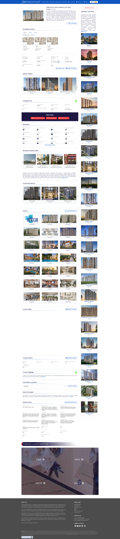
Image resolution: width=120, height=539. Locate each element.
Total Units (25, 361)
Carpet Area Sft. (54, 104)
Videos (72, 2)
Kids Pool (39, 132)
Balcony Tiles (26, 405)
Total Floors (25, 104)
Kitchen (62, 412)
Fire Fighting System (69, 127)
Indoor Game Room (69, 141)
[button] (31, 25)
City (52, 64)
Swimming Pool (54, 136)
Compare (72, 23)
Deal (60, 68)
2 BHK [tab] (25, 32)
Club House (25, 141)
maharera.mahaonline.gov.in (71, 534)
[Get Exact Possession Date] (58, 62)
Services (64, 2)
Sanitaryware (63, 419)
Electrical (44, 412)
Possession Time (55, 60)
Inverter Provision (46, 434)
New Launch (45, 2)
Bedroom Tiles (63, 405)
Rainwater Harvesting (70, 132)
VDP (61, 426)
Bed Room (25, 108)
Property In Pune (77, 507)
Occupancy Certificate (70, 361)
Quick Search (77, 505)
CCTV (52, 127)
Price (66, 56)
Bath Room (67, 104)
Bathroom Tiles (45, 405)
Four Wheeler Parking (41, 108)
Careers (75, 508)
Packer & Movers (64, 118)
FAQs (75, 509)
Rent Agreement (52, 118)
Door (24, 412)
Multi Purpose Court (55, 132)
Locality (24, 60)
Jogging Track (26, 132)
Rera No (67, 60)
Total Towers (39, 361)
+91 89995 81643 (80, 517)
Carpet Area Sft (54, 56)
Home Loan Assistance (38, 118)
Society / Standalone (41, 60)
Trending (52, 2)
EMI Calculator (90, 7)
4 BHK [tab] (35, 32)
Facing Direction (54, 108)
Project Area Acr (54, 361)
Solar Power (39, 136)
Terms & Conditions (78, 511)
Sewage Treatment (27, 136)
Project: (48, 9)
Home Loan (58, 2)
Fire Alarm (44, 430)
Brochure (71, 211)
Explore (64, 177)
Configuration (40, 56)
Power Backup (40, 141)
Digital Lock (25, 430)
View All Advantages (50, 145)
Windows (25, 426)
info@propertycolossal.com (82, 520)
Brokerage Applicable (27, 64)
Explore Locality (72, 386)
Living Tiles (25, 419)
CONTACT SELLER (71, 68)
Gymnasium (53, 141)
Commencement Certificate (26, 365)
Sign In (87, 2)
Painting (43, 419)
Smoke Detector (64, 430)
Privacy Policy (77, 512)
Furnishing (67, 108)
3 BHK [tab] (30, 32)
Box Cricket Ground (41, 127)
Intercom (25, 434)
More (43, 376)
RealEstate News (77, 504)
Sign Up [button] (79, 2)
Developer (25, 56)
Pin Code (39, 64)
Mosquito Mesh (45, 426)
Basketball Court (26, 127)
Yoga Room (67, 136)
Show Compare (27, 537)
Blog (69, 2)
